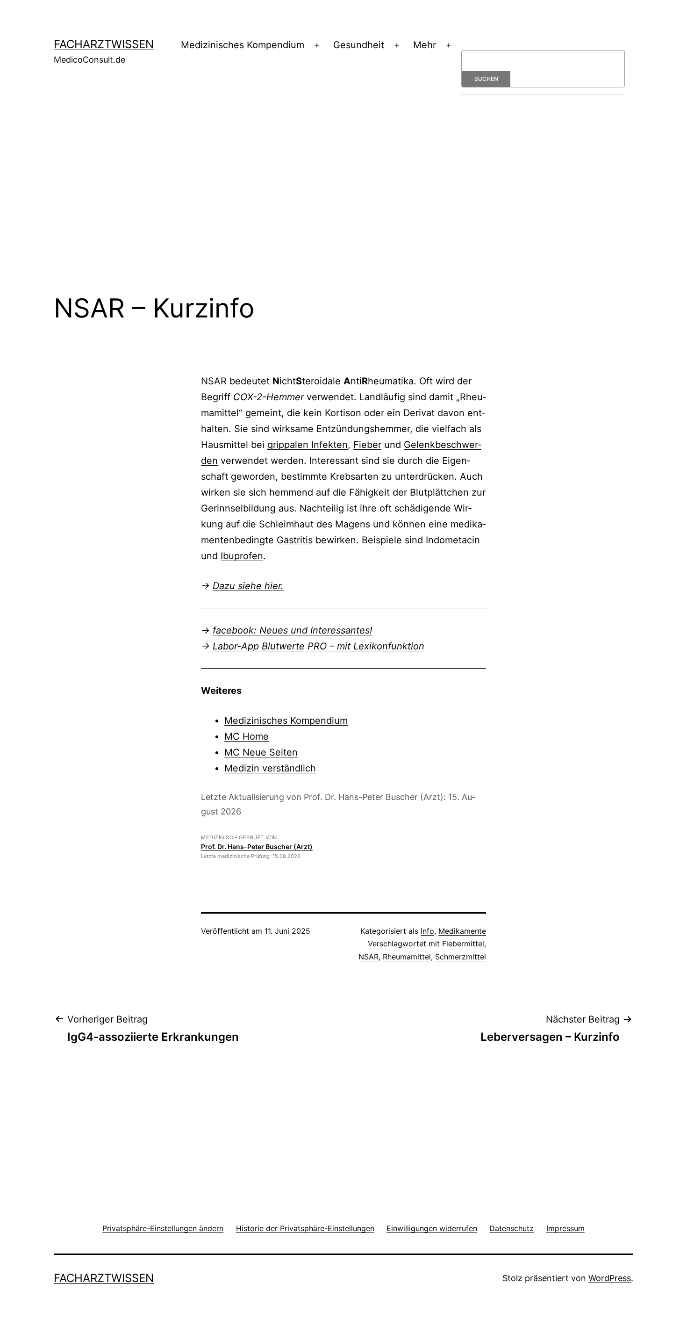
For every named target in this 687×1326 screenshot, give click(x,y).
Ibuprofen (242, 556)
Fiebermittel (463, 943)
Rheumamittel (407, 956)
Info (427, 931)
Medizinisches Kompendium (242, 44)
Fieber (367, 444)
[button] (162, 1228)
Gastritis (295, 540)
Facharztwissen (104, 44)
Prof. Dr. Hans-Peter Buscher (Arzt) (257, 846)
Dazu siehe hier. (248, 585)
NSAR (368, 956)
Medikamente (462, 931)
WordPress (609, 1278)
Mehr (424, 44)
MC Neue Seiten (261, 752)
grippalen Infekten (307, 444)
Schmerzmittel (460, 956)
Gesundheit (358, 44)
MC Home (246, 736)
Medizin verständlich (270, 768)
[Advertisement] (343, 207)
